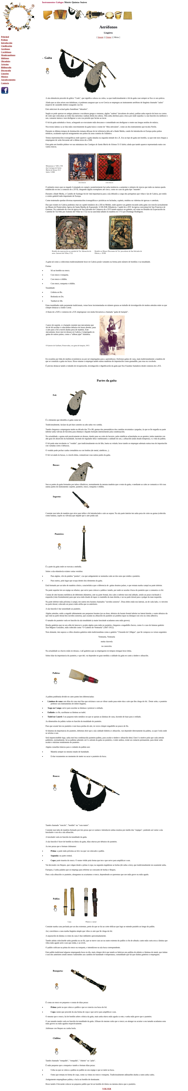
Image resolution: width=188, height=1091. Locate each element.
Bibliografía (6, 67)
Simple (100, 37)
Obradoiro (5, 61)
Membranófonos (8, 55)
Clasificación (6, 46)
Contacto (5, 83)
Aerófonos (5, 49)
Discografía (6, 70)
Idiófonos (5, 58)
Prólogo (4, 40)
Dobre (108, 37)
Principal (5, 37)
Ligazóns (5, 73)
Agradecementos (8, 80)
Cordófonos (6, 52)
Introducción (6, 43)
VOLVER (106, 1089)
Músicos (4, 77)
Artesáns (5, 64)
